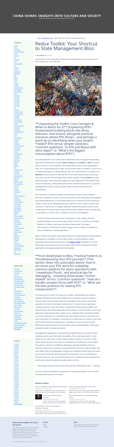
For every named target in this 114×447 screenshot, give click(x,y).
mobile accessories (18, 114)
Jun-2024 (16, 352)
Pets (15, 76)
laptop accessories (18, 176)
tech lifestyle (17, 128)
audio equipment (18, 138)
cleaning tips (17, 148)
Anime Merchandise (18, 132)
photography (17, 150)
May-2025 (16, 400)
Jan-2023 (16, 362)
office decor (17, 98)
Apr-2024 (16, 360)
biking (15, 94)
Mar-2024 (16, 374)
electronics (16, 220)
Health (15, 54)
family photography (18, 279)
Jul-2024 (16, 354)
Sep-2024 (16, 390)
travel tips (16, 226)
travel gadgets (17, 200)
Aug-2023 (16, 386)
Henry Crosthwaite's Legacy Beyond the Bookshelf (51, 387)
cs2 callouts (17, 309)
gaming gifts (17, 178)
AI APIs (15, 134)
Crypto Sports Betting (19, 246)
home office (17, 174)
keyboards (16, 238)
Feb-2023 (16, 380)
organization (17, 130)
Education (16, 68)
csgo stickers (17, 273)
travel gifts (16, 186)
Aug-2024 (16, 348)
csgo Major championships (20, 323)
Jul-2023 (16, 388)
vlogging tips (17, 192)
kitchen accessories (18, 218)
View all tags (17, 329)
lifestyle (16, 152)
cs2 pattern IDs (17, 299)
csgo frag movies (18, 305)
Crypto (15, 242)
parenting (16, 166)
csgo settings (17, 297)
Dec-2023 (16, 378)
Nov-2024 (16, 356)
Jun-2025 (16, 402)
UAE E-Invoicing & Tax (19, 126)
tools (15, 168)
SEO (15, 58)
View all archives (18, 404)
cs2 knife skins (17, 317)
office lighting (17, 222)
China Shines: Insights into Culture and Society (57, 16)
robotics (16, 321)
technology (16, 100)
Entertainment (17, 72)
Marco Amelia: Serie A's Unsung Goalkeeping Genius (83, 396)
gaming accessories (18, 146)
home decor (17, 158)
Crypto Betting (17, 248)
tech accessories (18, 92)
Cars (15, 66)
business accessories (19, 228)
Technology (16, 60)
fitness (15, 164)
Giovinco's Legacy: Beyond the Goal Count (82, 387)
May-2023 (16, 372)
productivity (17, 144)
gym (15, 289)
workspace (16, 110)
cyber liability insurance (19, 303)
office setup (17, 212)
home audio (17, 116)
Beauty (15, 48)
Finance (16, 78)
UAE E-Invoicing (17, 250)
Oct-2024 (16, 344)
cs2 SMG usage (17, 319)
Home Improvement (19, 52)
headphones (17, 230)
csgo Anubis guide (18, 291)
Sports (15, 82)
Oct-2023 (16, 368)
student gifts (17, 102)
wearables (16, 190)
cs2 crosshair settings (19, 287)
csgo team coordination (19, 295)
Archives (45, 427)
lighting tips (16, 118)
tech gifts (16, 180)
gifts (15, 108)
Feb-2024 (16, 364)
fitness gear (17, 160)
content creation (18, 224)
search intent (17, 313)
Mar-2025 (16, 398)
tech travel (16, 172)
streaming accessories (19, 196)
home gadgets (17, 208)
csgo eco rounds (18, 315)
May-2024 (16, 392)
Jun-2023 (16, 350)
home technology (18, 232)
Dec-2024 (16, 346)
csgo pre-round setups (19, 325)
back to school (17, 204)
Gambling (16, 86)
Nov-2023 (16, 366)
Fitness (15, 80)
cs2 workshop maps (18, 283)
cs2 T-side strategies (19, 301)
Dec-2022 (16, 382)
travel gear (16, 104)
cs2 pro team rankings (19, 281)
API (15, 252)
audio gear (16, 162)
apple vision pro (17, 307)
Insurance (16, 56)
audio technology (18, 122)
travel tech (16, 236)
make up (16, 275)
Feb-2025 (16, 394)
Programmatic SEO (47, 38)
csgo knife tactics (18, 277)
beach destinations (18, 327)
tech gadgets (17, 96)
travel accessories (18, 154)
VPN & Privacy (17, 254)
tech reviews (17, 106)
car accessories (17, 120)
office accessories (18, 216)
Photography (17, 50)
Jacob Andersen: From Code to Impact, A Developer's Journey (48, 407)
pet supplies (17, 156)
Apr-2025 (16, 396)
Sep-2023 (16, 370)
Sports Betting (17, 206)
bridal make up (17, 293)
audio (15, 136)
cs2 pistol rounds (18, 271)
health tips (16, 198)
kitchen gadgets (17, 210)
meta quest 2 (17, 269)
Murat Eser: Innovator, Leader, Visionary (52, 396)
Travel (15, 62)
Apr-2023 (16, 358)
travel (15, 194)
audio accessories (18, 170)
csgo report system (18, 311)
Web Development (18, 64)
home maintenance (18, 285)
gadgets (16, 124)
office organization (18, 184)
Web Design (17, 74)
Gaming (16, 46)
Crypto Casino (17, 244)
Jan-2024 (16, 376)
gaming (16, 188)
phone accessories (18, 112)
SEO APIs (16, 84)
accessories (17, 140)
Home (39, 38)
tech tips (16, 142)
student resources (18, 182)
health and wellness (18, 202)
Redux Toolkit (75, 242)
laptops (16, 214)
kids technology (17, 90)
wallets (15, 234)
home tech (16, 240)
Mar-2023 (16, 384)
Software (16, 70)
